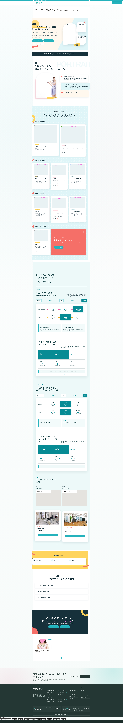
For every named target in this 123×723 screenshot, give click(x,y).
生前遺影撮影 (63, 719)
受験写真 (55, 212)
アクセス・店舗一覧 (72, 694)
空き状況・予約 (83, 676)
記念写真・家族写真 (39, 244)
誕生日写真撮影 (26, 719)
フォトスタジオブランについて (73, 691)
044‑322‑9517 (57, 708)
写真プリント (82, 692)
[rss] (89, 0)
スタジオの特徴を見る (36, 699)
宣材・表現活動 (59, 53)
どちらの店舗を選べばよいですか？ (44, 597)
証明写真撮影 (20, 719)
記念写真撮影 (14, 719)
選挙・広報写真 (65, 147)
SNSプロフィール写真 (50, 701)
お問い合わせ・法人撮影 (84, 695)
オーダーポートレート (50, 699)
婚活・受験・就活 (65, 53)
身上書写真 (44, 719)
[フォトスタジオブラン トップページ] (38, 688)
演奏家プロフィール (56, 719)
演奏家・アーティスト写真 (59, 178)
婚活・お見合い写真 (39, 211)
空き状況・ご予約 (83, 697)
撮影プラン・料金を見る (38, 40)
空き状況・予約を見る (48, 40)
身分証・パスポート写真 (61, 699)
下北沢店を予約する (75, 536)
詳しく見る (37, 151)
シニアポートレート (60, 697)
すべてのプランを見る (58, 247)
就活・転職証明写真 (75, 211)
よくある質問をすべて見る (61, 601)
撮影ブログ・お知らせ (72, 700)
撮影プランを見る (73, 676)
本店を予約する (47, 534)
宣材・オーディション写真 (40, 178)
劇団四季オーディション (50, 694)
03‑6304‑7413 (86, 708)
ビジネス (54, 53)
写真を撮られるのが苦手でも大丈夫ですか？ (46, 585)
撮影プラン (49, 687)
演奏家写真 (39, 719)
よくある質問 (71, 698)
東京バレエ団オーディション (6, 719)
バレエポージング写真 (76, 178)
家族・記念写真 (60, 701)
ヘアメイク (73, 94)
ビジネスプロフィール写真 (40, 146)
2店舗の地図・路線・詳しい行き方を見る (60, 714)
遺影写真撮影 (33, 719)
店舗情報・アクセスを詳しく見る (61, 544)
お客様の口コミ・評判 (72, 696)
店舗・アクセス (72, 53)
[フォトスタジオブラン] (39, 3)
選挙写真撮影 (49, 719)
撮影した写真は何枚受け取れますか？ (44, 591)
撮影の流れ (70, 692)
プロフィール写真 (60, 621)
